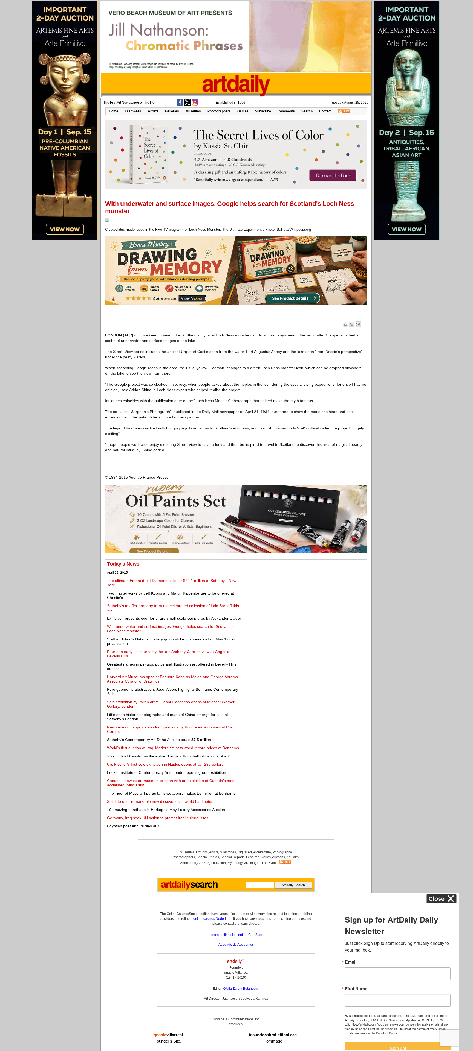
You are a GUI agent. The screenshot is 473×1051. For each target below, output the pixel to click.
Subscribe (263, 111)
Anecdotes (188, 863)
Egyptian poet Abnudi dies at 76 (134, 826)
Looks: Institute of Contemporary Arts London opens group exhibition (166, 772)
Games (243, 111)
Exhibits (202, 852)
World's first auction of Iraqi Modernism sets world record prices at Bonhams (173, 748)
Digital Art (245, 852)
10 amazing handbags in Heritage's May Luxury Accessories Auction (166, 809)
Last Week (133, 111)
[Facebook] (180, 104)
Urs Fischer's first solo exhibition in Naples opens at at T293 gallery (165, 764)
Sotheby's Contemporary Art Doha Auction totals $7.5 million (159, 739)
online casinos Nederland (212, 919)
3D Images (252, 863)
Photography (282, 852)
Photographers (219, 111)
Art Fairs (292, 857)
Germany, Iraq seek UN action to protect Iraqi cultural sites (157, 818)
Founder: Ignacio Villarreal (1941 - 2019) (236, 972)
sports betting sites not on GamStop (236, 935)
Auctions (278, 857)
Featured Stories (258, 857)
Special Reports (232, 857)
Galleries (172, 111)
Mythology (235, 863)
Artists (153, 111)
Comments (286, 111)
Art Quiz (203, 863)
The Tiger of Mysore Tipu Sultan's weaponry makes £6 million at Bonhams (171, 793)
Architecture (262, 852)
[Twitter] (187, 104)
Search (307, 111)
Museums (193, 111)
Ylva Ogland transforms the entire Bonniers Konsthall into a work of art (168, 756)
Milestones (228, 852)
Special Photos (208, 857)
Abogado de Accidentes (236, 945)
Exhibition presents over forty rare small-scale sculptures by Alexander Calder (174, 618)
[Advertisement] (304, 599)
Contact (325, 111)
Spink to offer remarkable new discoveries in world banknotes (160, 801)
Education (218, 863)
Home (113, 111)
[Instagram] (195, 104)
